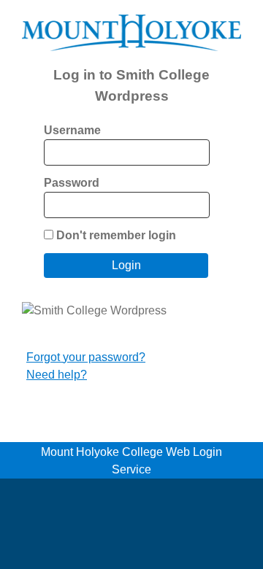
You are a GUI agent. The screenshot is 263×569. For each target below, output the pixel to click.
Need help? (56, 374)
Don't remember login (116, 235)
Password (71, 183)
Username (72, 130)
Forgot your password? (85, 357)
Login (126, 265)
